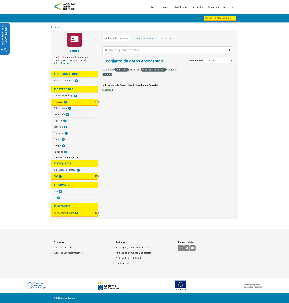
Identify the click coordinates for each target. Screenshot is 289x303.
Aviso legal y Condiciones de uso (132, 247)
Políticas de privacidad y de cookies (133, 252)
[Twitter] (187, 248)
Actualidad (198, 7)
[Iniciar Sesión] (233, 18)
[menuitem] (154, 7)
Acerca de (228, 7)
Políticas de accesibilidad (128, 258)
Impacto (166, 7)
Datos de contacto (62, 247)
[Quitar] (126, 70)
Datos (154, 7)
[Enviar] (229, 49)
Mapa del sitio (123, 263)
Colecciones (222, 18)
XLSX (110, 90)
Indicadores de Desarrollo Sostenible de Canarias (130, 85)
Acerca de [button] (166, 38)
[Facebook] (181, 248)
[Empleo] (75, 40)
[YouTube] (193, 248)
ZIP (104, 90)
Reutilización (181, 7)
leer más (65, 63)
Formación (213, 7)
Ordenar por (195, 60)
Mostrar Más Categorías (66, 157)
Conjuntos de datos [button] (117, 38)
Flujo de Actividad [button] (144, 38)
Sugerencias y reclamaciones (68, 252)
